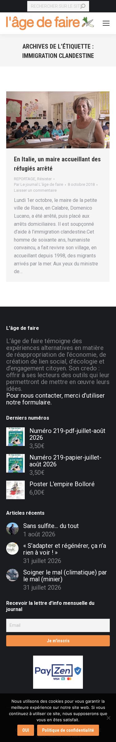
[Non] (108, 718)
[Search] (82, 6)
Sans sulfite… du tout (51, 525)
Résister (44, 179)
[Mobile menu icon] (106, 23)
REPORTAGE (24, 179)
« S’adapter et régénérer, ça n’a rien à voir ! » (64, 549)
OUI (25, 730)
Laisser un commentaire (35, 190)
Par (38, 184)
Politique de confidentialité (68, 730)
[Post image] (12, 528)
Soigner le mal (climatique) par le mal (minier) (65, 576)
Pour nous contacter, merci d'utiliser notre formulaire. (55, 399)
